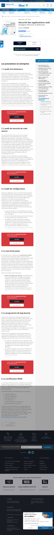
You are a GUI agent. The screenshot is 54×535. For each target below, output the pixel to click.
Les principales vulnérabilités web (43, 81)
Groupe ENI (10, 507)
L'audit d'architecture (46, 101)
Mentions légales (9, 465)
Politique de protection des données (11, 470)
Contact (25, 469)
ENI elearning (11, 525)
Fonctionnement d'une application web (45, 72)
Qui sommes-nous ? (9, 463)
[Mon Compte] (51, 5)
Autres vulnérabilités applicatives (44, 84)
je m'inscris (47, 447)
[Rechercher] (43, 5)
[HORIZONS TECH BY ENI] (27, 482)
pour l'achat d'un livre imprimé (8, 438)
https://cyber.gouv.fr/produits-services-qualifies (14, 417)
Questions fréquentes (29, 461)
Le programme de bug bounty (46, 112)
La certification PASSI (46, 114)
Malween (23, 28)
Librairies (42, 461)
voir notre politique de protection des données (12, 447)
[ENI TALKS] (9, 482)
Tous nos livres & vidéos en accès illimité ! (27, 1)
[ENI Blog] (45, 482)
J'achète (16, 117)
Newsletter (42, 463)
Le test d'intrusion (45, 109)
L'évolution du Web (44, 75)
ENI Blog (10, 499)
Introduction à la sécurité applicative (44, 66)
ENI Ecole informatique (37, 499)
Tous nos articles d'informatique (12, 461)
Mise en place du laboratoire (43, 77)
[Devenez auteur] (1, 45)
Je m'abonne (16, 121)
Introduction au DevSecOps (11, 425)
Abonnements (43, 465)
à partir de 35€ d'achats (34, 438)
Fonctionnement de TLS (45, 93)
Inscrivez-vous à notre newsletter (11, 447)
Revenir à (25, 35)
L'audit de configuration (46, 106)
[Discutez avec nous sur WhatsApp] (27, 5)
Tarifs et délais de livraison (30, 465)
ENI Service (10, 517)
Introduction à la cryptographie (43, 90)
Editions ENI (11, 5)
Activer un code (27, 467)
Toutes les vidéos (43, 467)
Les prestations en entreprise (43, 99)
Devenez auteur (43, 469)
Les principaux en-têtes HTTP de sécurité (45, 87)
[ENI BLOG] (1, 42)
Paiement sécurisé (28, 463)
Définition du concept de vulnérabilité (44, 69)
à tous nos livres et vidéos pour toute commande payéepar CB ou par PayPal (21, 439)
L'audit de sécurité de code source (46, 104)
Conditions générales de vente (12, 467)
